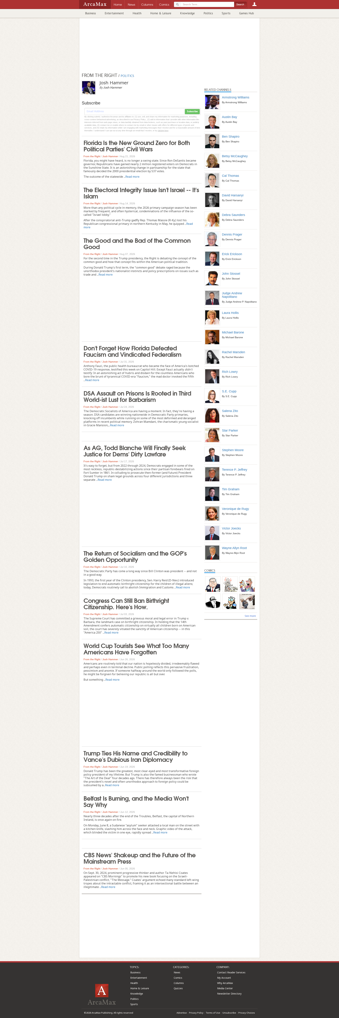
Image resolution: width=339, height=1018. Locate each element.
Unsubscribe (229, 1012)
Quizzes (178, 988)
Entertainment (114, 13)
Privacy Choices (246, 1012)
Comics (178, 977)
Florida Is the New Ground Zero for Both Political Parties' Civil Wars (137, 145)
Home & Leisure (160, 13)
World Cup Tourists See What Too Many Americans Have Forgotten (136, 648)
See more (250, 616)
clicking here (163, 130)
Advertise (182, 1012)
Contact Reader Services (231, 972)
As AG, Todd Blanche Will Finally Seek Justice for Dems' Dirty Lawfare (135, 450)
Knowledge (187, 13)
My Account (224, 977)
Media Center (225, 988)
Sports (226, 13)
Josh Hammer (110, 156)
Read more (132, 177)
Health (137, 13)
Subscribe (192, 111)
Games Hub (246, 13)
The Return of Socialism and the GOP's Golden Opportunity (135, 556)
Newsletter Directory (229, 993)
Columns (179, 983)
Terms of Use (213, 1012)
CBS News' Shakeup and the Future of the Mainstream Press (140, 857)
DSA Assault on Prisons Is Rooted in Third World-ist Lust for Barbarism (137, 396)
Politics (208, 13)
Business (90, 13)
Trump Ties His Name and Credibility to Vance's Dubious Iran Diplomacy (136, 756)
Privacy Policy (196, 1012)
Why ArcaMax (225, 983)
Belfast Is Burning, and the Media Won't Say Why (136, 801)
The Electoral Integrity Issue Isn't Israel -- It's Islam (141, 192)
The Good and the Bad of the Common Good (137, 243)
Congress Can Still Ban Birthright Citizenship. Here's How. (126, 603)
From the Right (92, 156)
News (177, 972)
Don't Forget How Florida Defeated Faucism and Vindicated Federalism (132, 351)
